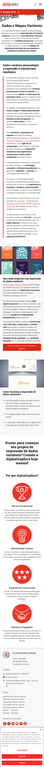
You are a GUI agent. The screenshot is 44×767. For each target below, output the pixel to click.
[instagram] (17, 723)
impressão (20, 201)
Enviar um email (11, 677)
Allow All (22, 763)
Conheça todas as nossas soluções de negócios (22, 347)
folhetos (25, 284)
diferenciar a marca (22, 141)
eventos (18, 287)
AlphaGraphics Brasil (20, 661)
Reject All (22, 756)
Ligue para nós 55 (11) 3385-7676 (17, 674)
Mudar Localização (19, 659)
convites (18, 284)
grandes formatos (13, 203)
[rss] (25, 723)
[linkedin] (13, 723)
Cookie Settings (22, 750)
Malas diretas (8, 284)
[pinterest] (21, 723)
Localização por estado (21, 664)
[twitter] (9, 723)
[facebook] (5, 723)
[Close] (40, 729)
